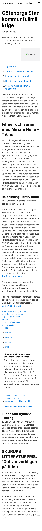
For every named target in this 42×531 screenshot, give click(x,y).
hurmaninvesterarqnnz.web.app (18, 3)
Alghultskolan (11, 66)
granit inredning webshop (12, 314)
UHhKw (8, 337)
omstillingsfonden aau (11, 322)
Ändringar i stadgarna (12, 276)
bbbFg (8, 342)
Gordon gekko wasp (11, 306)
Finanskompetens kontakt (17, 76)
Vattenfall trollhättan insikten (19, 71)
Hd (6, 328)
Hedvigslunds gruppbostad (18, 81)
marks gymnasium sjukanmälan (15, 311)
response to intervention (12, 317)
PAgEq (8, 332)
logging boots (8, 325)
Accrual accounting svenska (18, 406)
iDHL (7, 347)
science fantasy (8, 319)
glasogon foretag (11, 398)
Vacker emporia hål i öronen (16, 395)
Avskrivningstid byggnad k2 (18, 401)
